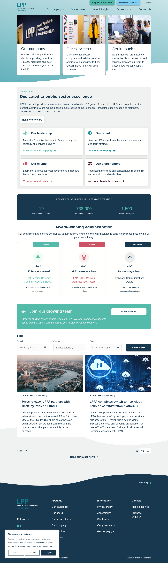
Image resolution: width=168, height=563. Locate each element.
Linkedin (19, 525)
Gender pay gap (106, 531)
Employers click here (102, 3)
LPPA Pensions (144, 558)
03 (148, 450)
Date (92, 341)
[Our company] (38, 45)
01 (137, 450)
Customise (16, 553)
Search (148, 3)
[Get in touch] (129, 45)
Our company (54, 9)
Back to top (143, 483)
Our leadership (60, 506)
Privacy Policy (105, 506)
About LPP (57, 537)
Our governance (106, 525)
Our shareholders (61, 519)
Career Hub (122, 9)
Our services (78, 9)
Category (57, 341)
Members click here (128, 3)
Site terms (103, 519)
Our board (57, 513)
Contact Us (145, 9)
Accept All (48, 553)
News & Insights (101, 9)
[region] (32, 544)
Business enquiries (137, 515)
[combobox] (69, 347)
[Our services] (84, 45)
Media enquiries (140, 506)
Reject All (32, 553)
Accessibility (104, 513)
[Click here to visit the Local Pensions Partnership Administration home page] (25, 7)
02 (142, 450)
